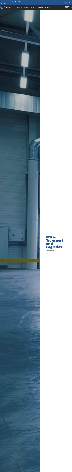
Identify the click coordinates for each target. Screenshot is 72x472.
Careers (19, 1)
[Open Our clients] (28, 7)
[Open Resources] (49, 7)
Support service (13, 1)
